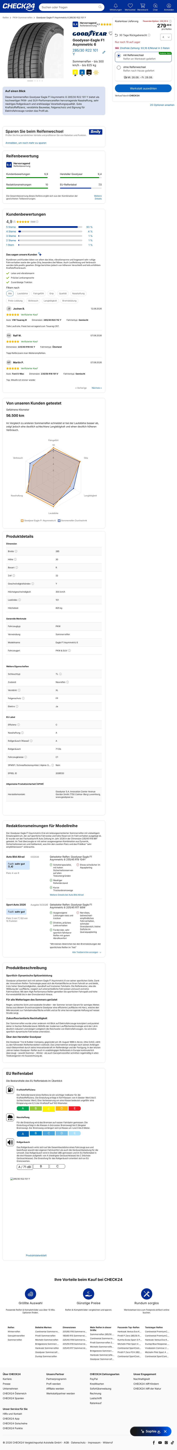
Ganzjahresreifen (16, 1335)
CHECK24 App (11, 1418)
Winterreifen (14, 1331)
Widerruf (108, 1442)
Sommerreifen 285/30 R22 (102, 1334)
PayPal (94, 1378)
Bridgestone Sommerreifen (47, 1344)
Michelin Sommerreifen (46, 1339)
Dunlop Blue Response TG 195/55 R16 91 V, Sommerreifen (157, 1344)
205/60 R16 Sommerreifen (75, 1331)
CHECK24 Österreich (14, 1393)
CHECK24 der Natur (147, 1388)
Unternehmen (10, 1388)
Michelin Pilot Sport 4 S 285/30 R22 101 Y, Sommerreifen (130, 1344)
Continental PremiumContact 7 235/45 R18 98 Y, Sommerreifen (157, 1335)
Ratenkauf (95, 1403)
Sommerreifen (15, 1339)
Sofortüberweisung (100, 1388)
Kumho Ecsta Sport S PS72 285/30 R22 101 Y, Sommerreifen (130, 1339)
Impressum (94, 1442)
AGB (66, 1442)
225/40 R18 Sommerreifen (75, 1339)
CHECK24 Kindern (146, 1383)
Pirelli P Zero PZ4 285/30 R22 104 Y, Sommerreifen (130, 1352)
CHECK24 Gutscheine (15, 1423)
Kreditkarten (97, 1383)
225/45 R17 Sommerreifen (75, 1348)
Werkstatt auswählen (143, 88)
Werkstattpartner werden (60, 1393)
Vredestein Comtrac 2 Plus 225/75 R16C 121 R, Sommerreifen (157, 1348)
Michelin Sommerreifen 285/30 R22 (102, 1346)
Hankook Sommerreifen (47, 1348)
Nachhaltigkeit (141, 1378)
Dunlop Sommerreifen (46, 1356)
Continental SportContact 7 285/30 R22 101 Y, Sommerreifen (130, 1348)
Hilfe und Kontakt (12, 1413)
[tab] (30, 81)
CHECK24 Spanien (13, 1398)
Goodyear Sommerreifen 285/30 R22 (102, 1359)
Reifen (6, 17)
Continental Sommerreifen (47, 1331)
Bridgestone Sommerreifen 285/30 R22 (102, 1351)
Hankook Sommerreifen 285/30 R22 (102, 1355)
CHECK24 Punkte (13, 1428)
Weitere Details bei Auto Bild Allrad (66, 894)
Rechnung (95, 1393)
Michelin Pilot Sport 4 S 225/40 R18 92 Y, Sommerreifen (157, 1352)
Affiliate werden (55, 1388)
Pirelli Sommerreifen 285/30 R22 (102, 1342)
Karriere (7, 1378)
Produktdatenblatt (36, 1255)
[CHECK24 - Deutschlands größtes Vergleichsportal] (19, 7)
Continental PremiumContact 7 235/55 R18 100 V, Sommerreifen (157, 1331)
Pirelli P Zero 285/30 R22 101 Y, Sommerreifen (130, 1335)
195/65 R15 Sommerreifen (75, 1335)
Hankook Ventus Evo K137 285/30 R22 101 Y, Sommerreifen (130, 1331)
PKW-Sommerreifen (22, 17)
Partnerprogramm (56, 1378)
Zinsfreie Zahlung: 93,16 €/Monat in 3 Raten (145, 48)
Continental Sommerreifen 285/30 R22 (102, 1338)
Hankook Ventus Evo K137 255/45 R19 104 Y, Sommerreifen (157, 1339)
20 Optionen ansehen (162, 105)
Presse (6, 1383)
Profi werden (53, 1383)
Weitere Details (98, 197)
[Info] (16, 551)
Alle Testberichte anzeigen (85, 952)
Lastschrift (96, 1398)
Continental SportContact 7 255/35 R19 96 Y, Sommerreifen (157, 1356)
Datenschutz (78, 1442)
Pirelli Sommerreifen (45, 1335)
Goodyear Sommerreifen (47, 1352)
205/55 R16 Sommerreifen (75, 1344)
